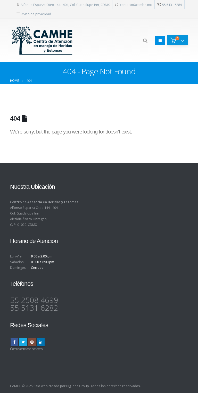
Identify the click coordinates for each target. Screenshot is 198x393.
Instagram (32, 342)
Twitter (23, 342)
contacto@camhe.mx (136, 4)
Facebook (14, 342)
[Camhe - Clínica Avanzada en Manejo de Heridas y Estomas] (42, 40)
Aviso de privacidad (36, 14)
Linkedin (41, 342)
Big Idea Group (77, 386)
